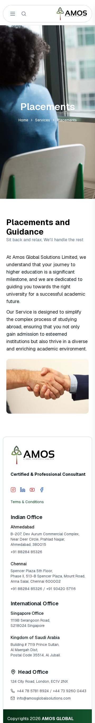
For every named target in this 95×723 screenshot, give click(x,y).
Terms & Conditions (27, 501)
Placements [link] (67, 120)
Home (23, 120)
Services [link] (42, 120)
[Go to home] (72, 14)
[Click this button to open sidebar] (12, 13)
